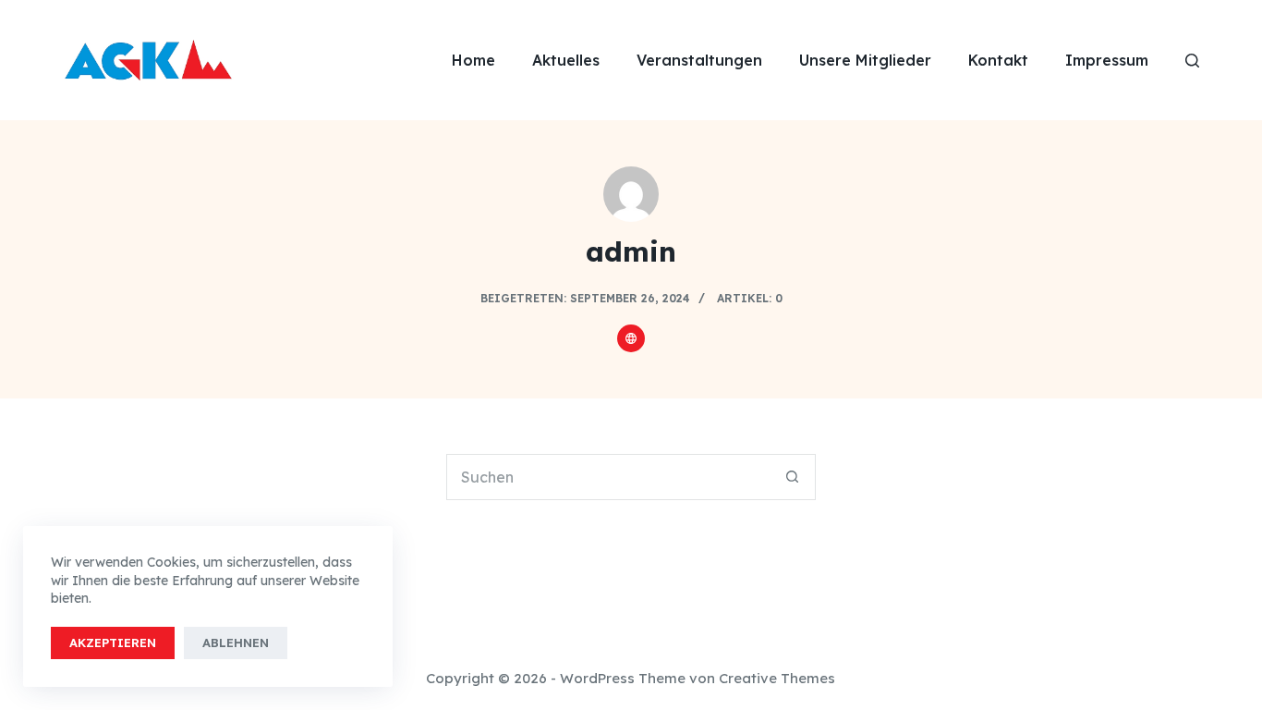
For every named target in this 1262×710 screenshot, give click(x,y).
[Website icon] (631, 338)
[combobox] (609, 477)
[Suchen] (1192, 60)
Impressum (1106, 60)
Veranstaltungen (699, 60)
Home (473, 60)
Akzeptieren (112, 642)
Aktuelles (566, 60)
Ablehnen (235, 642)
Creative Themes (777, 678)
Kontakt (998, 60)
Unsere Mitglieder (865, 60)
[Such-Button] (793, 477)
